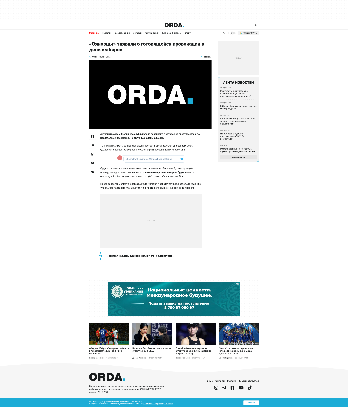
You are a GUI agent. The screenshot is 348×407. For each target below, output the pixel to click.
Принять (251, 403)
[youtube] (241, 389)
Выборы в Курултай (248, 381)
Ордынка (94, 33)
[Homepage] (174, 25)
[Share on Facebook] (92, 136)
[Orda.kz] (107, 383)
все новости (238, 157)
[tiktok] (250, 389)
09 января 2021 (98, 57)
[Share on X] (92, 163)
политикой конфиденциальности (158, 404)
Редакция (207, 57)
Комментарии (152, 33)
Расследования (122, 33)
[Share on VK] (92, 172)
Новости (106, 33)
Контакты (220, 381)
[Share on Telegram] (92, 145)
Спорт (187, 33)
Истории (137, 33)
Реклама (231, 381)
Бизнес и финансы (171, 33)
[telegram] (224, 389)
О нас (210, 381)
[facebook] (232, 389)
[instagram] (216, 389)
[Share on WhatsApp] (92, 154)
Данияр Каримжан (96, 358)
